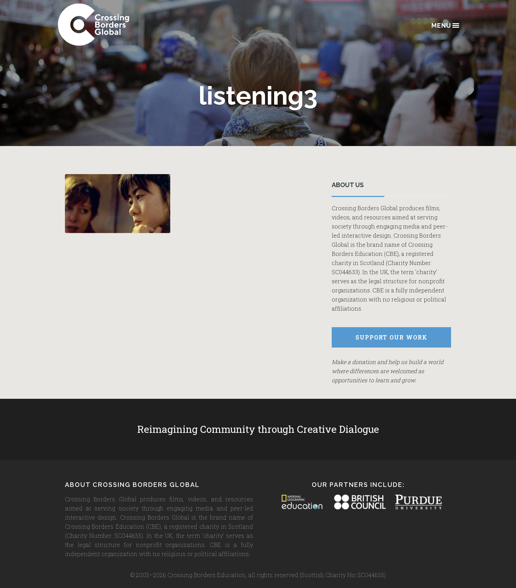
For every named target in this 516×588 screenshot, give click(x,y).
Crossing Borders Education (119, 25)
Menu (441, 25)
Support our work (392, 337)
